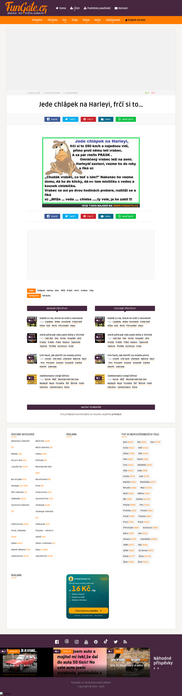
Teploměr (76, 342)
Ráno (128, 533)
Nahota (76, 359)
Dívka (57, 321)
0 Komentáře (71, 93)
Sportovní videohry (20, 505)
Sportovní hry (42, 498)
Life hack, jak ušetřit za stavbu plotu (60, 355)
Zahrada (52, 366)
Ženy (128, 562)
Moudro (129, 487)
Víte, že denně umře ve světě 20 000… (132, 665)
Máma (144, 493)
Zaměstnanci (56, 387)
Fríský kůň (77, 321)
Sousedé (69, 362)
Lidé (144, 476)
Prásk (69, 290)
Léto (79, 338)
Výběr (128, 550)
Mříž (63, 290)
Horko (63, 338)
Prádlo (51, 342)
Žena (66, 387)
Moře (54, 325)
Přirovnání (63, 325)
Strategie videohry (44, 511)
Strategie (40, 505)
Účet (77, 8)
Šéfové (74, 383)
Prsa (128, 522)
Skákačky (15, 498)
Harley (50, 290)
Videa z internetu (44, 543)
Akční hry (40, 441)
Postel (147, 510)
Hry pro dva (16, 460)
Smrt (76, 290)
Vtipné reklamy (18, 549)
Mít (127, 499)
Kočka (129, 476)
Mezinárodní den (44, 466)
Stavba (78, 362)
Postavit (50, 362)
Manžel (129, 482)
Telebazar (40, 524)
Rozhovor (150, 527)
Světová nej (17, 524)
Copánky (49, 321)
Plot (43, 362)
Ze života (145, 550)
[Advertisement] (91, 60)
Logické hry (16, 466)
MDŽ (54, 379)
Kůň (48, 325)
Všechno (44, 387)
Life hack (57, 359)
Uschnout (62, 346)
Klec (57, 290)
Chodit (48, 359)
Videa (86, 20)
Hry (65, 20)
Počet (128, 516)
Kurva (47, 379)
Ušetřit (43, 366)
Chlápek (41, 290)
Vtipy (75, 20)
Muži (128, 493)
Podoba (129, 510)
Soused (59, 362)
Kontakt (123, 8)
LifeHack (67, 359)
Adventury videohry (20, 441)
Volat (81, 383)
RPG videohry (17, 492)
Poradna (60, 383)
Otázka (143, 499)
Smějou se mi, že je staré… (19, 665)
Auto (128, 442)
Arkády (14, 454)
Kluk (142, 470)
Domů (62, 8)
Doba (128, 448)
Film (128, 459)
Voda (70, 346)
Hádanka (145, 465)
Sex (142, 533)
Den (56, 338)
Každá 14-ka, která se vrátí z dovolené (61, 318)
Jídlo (128, 470)
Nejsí (51, 383)
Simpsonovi (41, 492)
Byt (142, 442)
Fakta (38, 454)
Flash (142, 459)
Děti (143, 453)
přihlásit (116, 414)
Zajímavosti (113, 20)
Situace (129, 539)
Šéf (67, 383)
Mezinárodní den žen (68, 379)
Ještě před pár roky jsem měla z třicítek (62, 334)
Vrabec (84, 290)
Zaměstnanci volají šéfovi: (55, 375)
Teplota (43, 346)
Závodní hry (41, 556)
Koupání (72, 338)
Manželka (148, 482)
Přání (58, 342)
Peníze (129, 505)
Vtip (91, 290)
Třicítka (52, 346)
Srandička (148, 539)
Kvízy (98, 20)
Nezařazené (41, 479)
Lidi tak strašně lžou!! (69, 665)
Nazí (84, 359)
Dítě (143, 448)
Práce (143, 522)
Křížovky (40, 460)
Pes (144, 505)
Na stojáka (16, 479)
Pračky (43, 342)
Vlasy (72, 325)
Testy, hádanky (18, 530)
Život (143, 562)
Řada (129, 556)
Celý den (49, 338)
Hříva (42, 325)
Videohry (37, 20)
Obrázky (53, 20)
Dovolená (66, 321)
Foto (128, 465)
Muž (146, 487)
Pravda (145, 516)
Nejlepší (44, 383)
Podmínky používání (99, 8)
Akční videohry (42, 447)
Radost (66, 342)
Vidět (128, 545)
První (38, 486)
